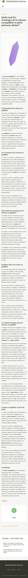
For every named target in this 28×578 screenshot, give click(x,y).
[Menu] (2, 6)
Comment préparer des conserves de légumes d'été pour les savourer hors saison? (12, 551)
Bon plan (8, 10)
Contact (19, 569)
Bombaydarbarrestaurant (16, 1)
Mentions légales (11, 569)
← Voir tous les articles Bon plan (9, 526)
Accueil (3, 10)
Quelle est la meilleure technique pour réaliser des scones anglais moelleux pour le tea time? (13, 544)
